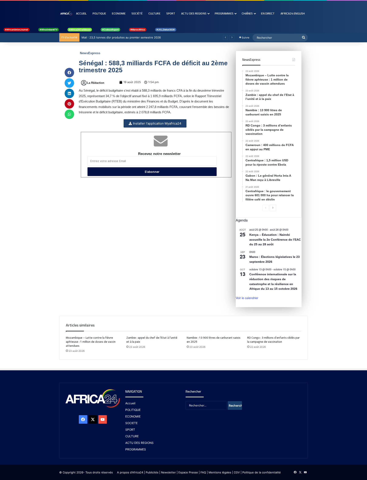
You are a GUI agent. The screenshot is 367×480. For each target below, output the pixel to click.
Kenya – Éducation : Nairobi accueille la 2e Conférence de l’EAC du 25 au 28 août (275, 239)
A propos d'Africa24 (130, 472)
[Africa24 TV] (66, 13)
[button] (69, 72)
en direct (268, 13)
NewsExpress (90, 53)
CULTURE (132, 436)
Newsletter (168, 472)
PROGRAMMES (224, 13)
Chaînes (247, 13)
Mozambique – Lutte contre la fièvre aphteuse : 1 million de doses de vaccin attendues (91, 341)
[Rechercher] (303, 37)
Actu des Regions (193, 13)
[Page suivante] (273, 208)
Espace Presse (188, 472)
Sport (170, 13)
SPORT (130, 429)
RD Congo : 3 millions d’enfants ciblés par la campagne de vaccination (273, 339)
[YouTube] (102, 419)
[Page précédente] (265, 208)
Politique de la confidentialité (261, 472)
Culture (154, 13)
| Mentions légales (219, 472)
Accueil (81, 13)
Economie (119, 13)
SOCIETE (131, 423)
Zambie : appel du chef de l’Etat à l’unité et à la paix (151, 339)
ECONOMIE (133, 416)
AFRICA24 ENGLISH (293, 13)
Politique (99, 13)
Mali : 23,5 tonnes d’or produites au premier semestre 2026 (121, 37)
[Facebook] (83, 419)
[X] (93, 419)
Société (137, 13)
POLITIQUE (133, 410)
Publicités (152, 472)
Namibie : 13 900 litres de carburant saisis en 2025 (213, 339)
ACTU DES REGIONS (139, 442)
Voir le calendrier (247, 298)
